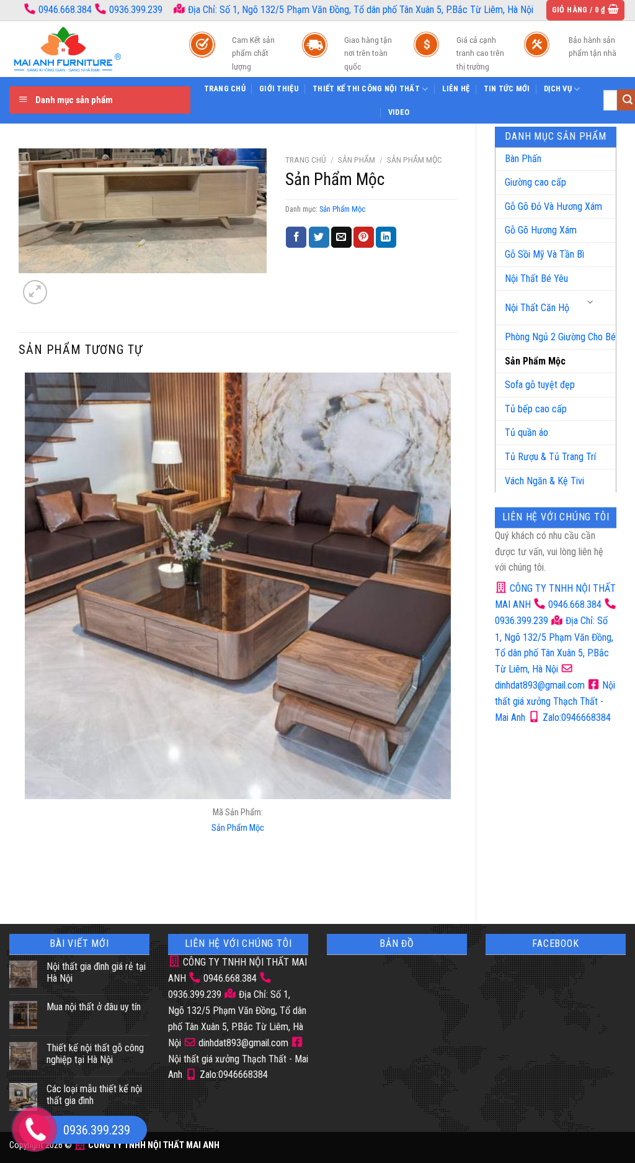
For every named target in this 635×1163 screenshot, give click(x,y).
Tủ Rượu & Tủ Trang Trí (550, 457)
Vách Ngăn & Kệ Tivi (544, 481)
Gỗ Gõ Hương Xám (541, 230)
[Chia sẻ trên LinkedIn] (386, 237)
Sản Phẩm (356, 160)
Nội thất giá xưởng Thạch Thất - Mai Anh (555, 701)
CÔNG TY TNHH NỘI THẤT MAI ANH (153, 1145)
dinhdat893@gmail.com (242, 1043)
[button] (585, 10)
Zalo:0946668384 (575, 717)
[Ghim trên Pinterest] (363, 237)
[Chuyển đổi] (590, 303)
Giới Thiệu (279, 88)
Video (398, 112)
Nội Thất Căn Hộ (537, 308)
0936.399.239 (135, 10)
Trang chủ (305, 160)
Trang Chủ (225, 88)
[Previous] (28, 883)
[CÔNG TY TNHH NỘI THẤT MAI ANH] (86, 49)
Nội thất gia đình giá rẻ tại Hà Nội (96, 972)
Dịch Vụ (558, 88)
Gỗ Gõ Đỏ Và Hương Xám (553, 206)
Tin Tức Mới (507, 88)
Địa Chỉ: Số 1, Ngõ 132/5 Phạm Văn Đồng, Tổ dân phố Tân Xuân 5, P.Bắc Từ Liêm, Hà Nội (359, 10)
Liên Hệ (456, 88)
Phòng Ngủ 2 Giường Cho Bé (560, 337)
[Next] (65, 285)
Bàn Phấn (523, 159)
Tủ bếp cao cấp (536, 409)
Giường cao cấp (535, 182)
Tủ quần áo (526, 432)
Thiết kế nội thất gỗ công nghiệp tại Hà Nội (95, 1054)
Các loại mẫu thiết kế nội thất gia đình (94, 1094)
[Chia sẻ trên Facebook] (296, 237)
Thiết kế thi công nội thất (366, 88)
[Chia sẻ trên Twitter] (319, 237)
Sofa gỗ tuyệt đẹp (540, 385)
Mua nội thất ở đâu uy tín (94, 1007)
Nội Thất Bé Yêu (536, 278)
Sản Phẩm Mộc (535, 361)
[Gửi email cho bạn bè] (341, 237)
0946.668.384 (65, 10)
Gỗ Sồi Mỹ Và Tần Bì (544, 254)
